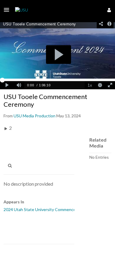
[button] (8, 10)
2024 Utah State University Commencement (45, 209)
